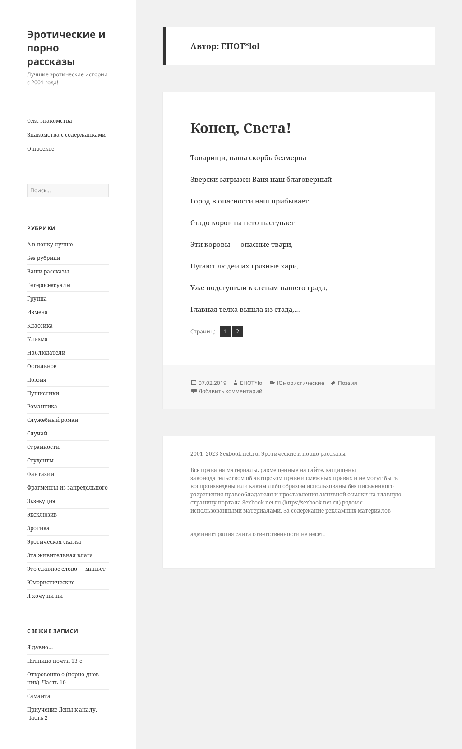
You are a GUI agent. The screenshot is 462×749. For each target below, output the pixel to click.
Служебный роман (52, 420)
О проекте (40, 149)
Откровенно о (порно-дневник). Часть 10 (64, 678)
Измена (37, 312)
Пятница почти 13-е (54, 661)
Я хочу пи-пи (45, 596)
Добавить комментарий (231, 391)
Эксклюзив (42, 514)
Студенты (40, 460)
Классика (40, 325)
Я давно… (40, 647)
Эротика (38, 528)
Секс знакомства (49, 121)
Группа (37, 298)
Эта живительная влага (60, 555)
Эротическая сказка (54, 542)
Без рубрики (43, 258)
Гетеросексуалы (49, 285)
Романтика (42, 406)
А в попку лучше (50, 244)
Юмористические (50, 582)
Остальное (41, 366)
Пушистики (43, 393)
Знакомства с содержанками (66, 135)
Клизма (37, 339)
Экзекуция (41, 501)
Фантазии (40, 474)
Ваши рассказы (48, 271)
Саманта (39, 696)
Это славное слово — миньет (66, 569)
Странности (43, 447)
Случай (37, 433)
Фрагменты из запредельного (67, 487)
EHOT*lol (251, 383)
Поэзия (36, 380)
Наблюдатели (46, 352)
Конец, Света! (240, 127)
